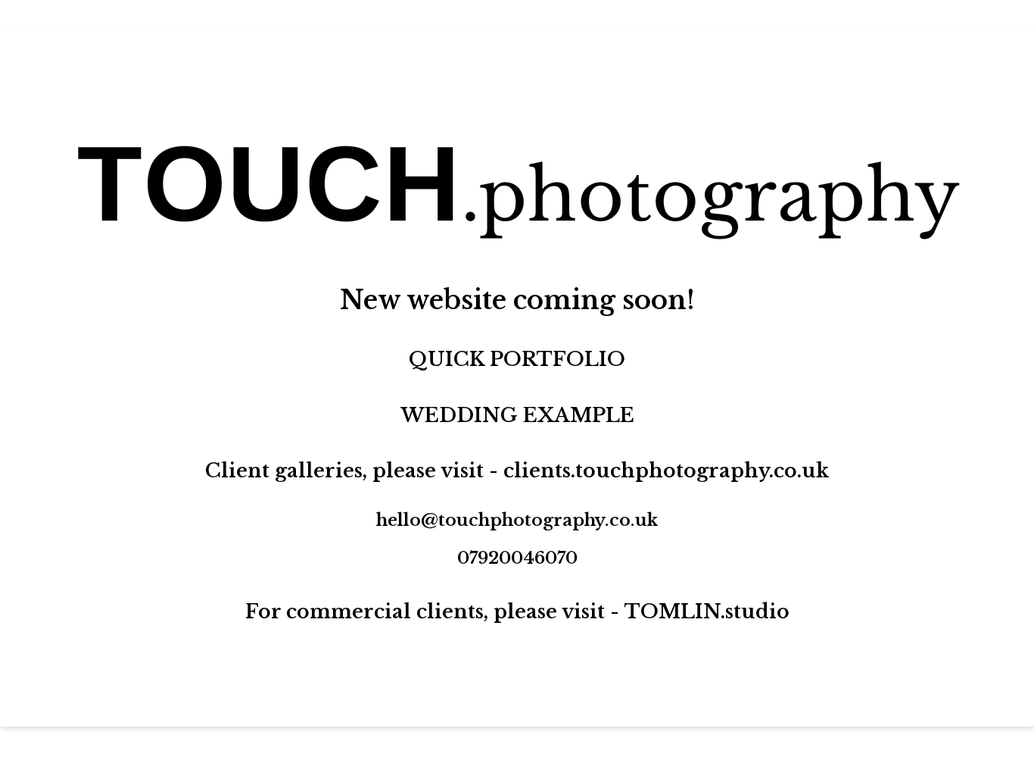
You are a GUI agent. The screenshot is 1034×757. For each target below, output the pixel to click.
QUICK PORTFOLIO (517, 359)
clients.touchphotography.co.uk (666, 470)
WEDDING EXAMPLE (517, 415)
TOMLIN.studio (707, 611)
